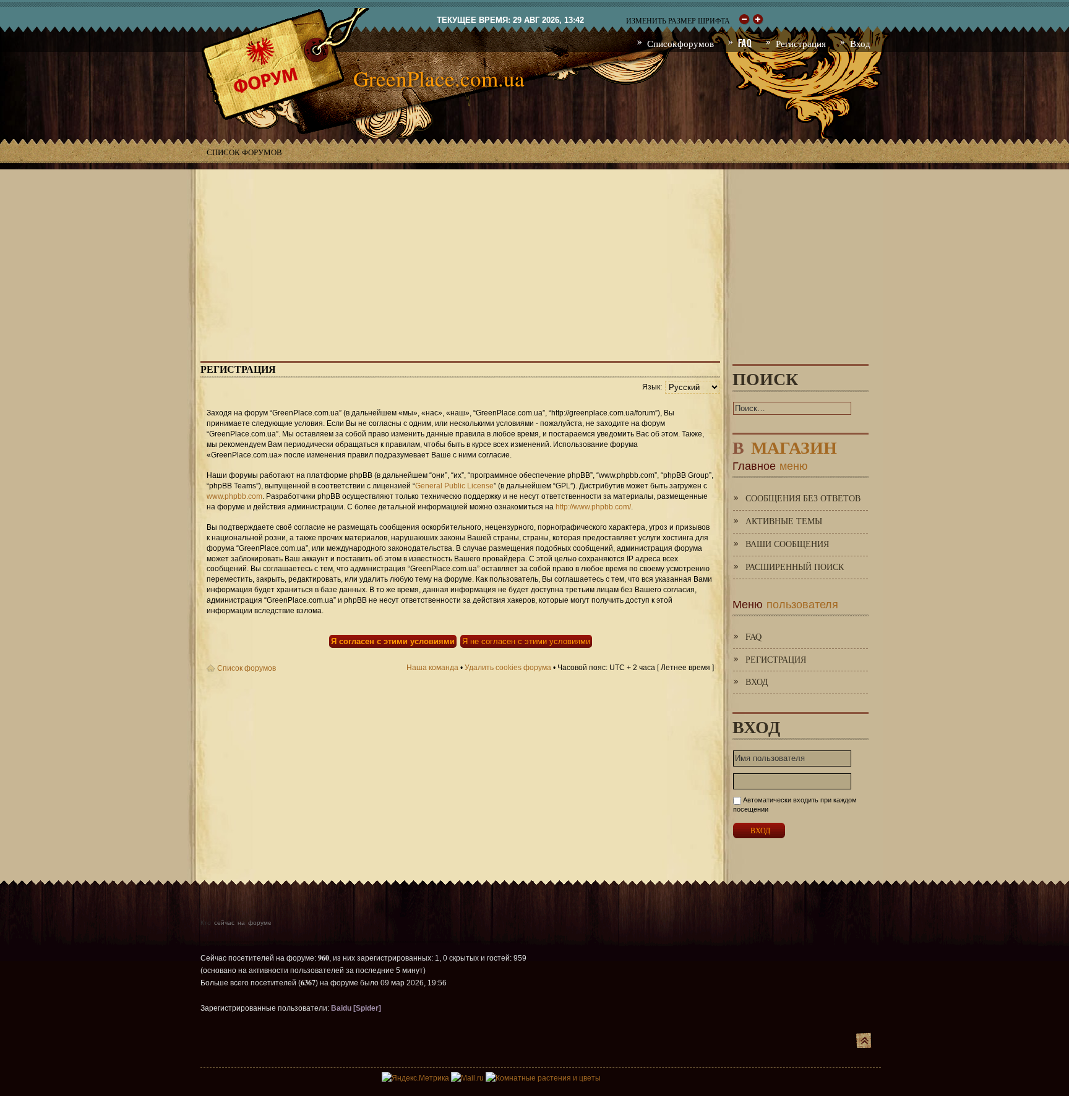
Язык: (652, 387)
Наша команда (432, 667)
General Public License (454, 486)
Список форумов (244, 152)
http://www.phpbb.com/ (593, 507)
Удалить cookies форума (508, 667)
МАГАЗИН (784, 444)
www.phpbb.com (234, 496)
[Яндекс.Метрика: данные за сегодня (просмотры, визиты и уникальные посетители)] (415, 1078)
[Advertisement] (534, 255)
